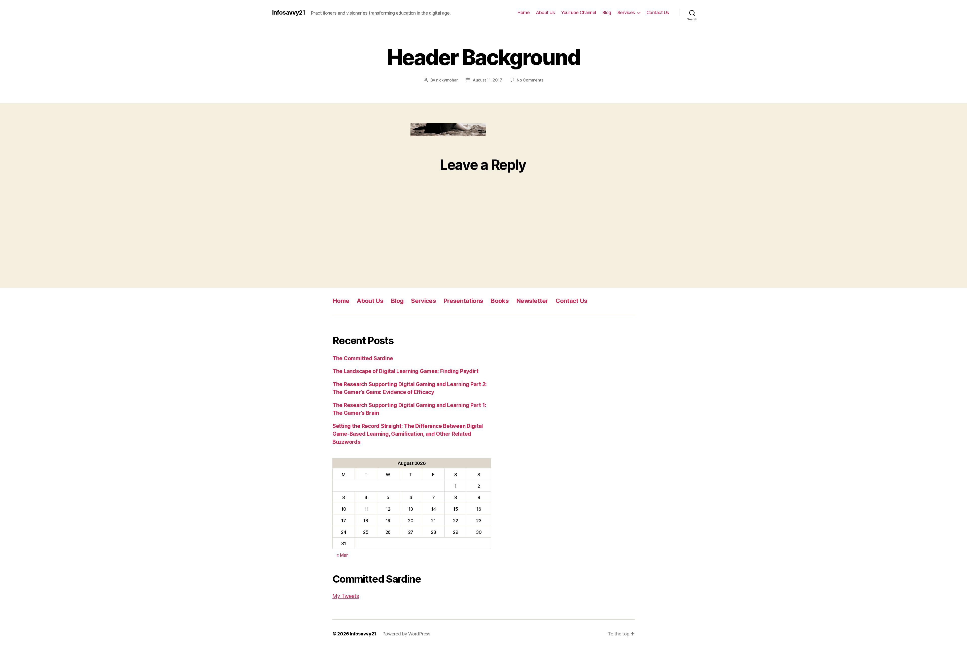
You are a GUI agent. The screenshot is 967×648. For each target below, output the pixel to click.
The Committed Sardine (362, 358)
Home (523, 12)
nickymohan (447, 80)
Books (500, 300)
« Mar (342, 555)
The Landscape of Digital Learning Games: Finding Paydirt (405, 371)
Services (626, 12)
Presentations (463, 300)
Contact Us (657, 12)
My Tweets (345, 596)
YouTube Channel (578, 12)
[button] (448, 129)
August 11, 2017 (487, 80)
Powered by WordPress (406, 633)
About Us (545, 12)
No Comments (530, 80)
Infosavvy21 (288, 13)
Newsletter (532, 300)
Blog (606, 12)
